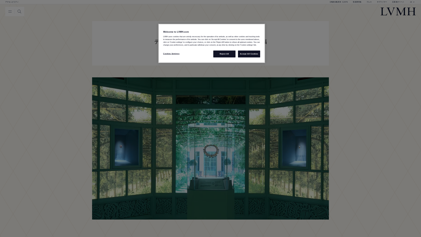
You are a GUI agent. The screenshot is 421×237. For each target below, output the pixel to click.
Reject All (224, 54)
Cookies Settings (171, 54)
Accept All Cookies (249, 54)
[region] (211, 43)
